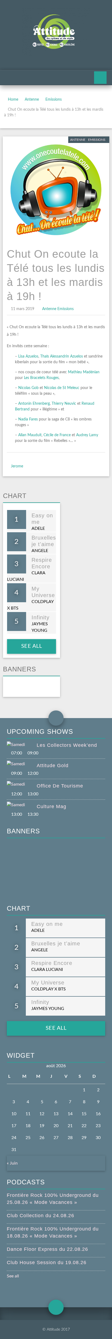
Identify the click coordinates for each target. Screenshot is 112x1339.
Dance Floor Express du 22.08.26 (47, 1249)
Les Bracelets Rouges (41, 378)
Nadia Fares (28, 419)
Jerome (17, 466)
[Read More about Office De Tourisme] (22, 784)
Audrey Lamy (87, 435)
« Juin (12, 1163)
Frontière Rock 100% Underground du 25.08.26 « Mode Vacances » (53, 1199)
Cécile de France (57, 435)
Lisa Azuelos (28, 356)
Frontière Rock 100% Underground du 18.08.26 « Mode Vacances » (53, 1232)
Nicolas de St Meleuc (61, 388)
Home (13, 99)
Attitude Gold (53, 765)
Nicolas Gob (28, 388)
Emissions (53, 99)
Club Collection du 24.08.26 (40, 1215)
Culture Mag (51, 806)
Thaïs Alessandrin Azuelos (61, 356)
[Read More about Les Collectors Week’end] (22, 744)
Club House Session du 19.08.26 (46, 1262)
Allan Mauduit (30, 435)
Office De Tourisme (60, 786)
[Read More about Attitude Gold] (22, 764)
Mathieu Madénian (83, 372)
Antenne (32, 99)
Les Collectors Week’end (67, 745)
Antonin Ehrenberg (34, 404)
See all (31, 646)
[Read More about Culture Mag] (22, 805)
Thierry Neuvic (64, 404)
